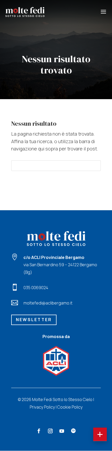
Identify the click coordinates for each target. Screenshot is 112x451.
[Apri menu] (100, 434)
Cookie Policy (70, 407)
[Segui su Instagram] (50, 431)
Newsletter (34, 319)
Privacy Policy (42, 407)
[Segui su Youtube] (61, 431)
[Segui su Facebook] (38, 431)
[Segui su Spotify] (73, 431)
